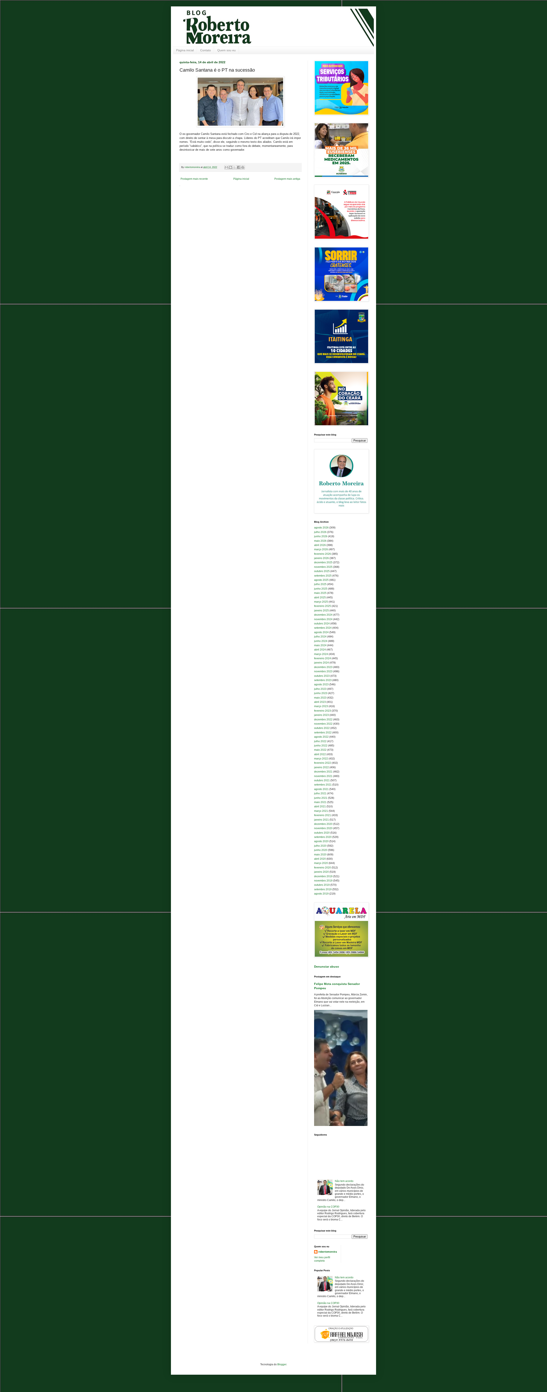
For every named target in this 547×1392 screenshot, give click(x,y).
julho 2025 (320, 584)
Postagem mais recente (194, 178)
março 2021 (321, 810)
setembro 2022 (323, 732)
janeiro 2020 (321, 871)
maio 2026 (320, 540)
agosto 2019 (321, 893)
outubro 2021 (322, 780)
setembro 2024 (323, 627)
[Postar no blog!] (230, 167)
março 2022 (321, 758)
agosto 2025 (321, 579)
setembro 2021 (323, 784)
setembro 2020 (323, 837)
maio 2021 (320, 802)
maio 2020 (320, 854)
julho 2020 (320, 845)
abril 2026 (320, 545)
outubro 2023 (322, 675)
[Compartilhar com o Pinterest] (243, 167)
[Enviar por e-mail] (226, 167)
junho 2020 (320, 850)
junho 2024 (320, 641)
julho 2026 (320, 532)
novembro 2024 (323, 619)
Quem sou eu (226, 50)
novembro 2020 (323, 828)
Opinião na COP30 (328, 1206)
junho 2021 (320, 797)
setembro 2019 (323, 889)
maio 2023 (320, 697)
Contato (205, 50)
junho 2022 (320, 745)
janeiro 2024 (321, 662)
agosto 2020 (321, 841)
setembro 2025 (323, 575)
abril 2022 (320, 754)
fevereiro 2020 (322, 867)
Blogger (281, 1364)
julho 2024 (320, 636)
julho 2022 (320, 741)
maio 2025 (320, 593)
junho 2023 (320, 693)
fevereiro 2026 (322, 553)
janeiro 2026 (321, 558)
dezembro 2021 (323, 771)
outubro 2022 (322, 728)
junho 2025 (320, 588)
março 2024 (321, 654)
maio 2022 (320, 749)
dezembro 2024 (323, 614)
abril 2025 (320, 597)
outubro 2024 (322, 623)
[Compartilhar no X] (234, 167)
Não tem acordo (344, 1181)
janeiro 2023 (321, 715)
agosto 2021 (321, 789)
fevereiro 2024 (322, 658)
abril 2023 (320, 701)
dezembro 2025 (323, 562)
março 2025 (321, 601)
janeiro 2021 (321, 819)
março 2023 (321, 706)
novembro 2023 (323, 671)
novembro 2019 (323, 880)
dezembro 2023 (323, 667)
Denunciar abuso (326, 966)
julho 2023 (320, 688)
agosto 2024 (321, 632)
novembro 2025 (323, 566)
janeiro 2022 (321, 767)
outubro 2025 (322, 571)
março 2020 (321, 863)
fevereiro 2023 (322, 710)
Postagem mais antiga (287, 178)
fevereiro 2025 (322, 606)
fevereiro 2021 (322, 815)
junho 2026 (320, 536)
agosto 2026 (321, 527)
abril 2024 (320, 649)
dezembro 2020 (323, 824)
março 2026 (321, 549)
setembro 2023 (323, 680)
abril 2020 (320, 858)
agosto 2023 (321, 684)
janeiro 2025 (321, 610)
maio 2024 (320, 645)
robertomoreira (327, 1251)
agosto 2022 (321, 736)
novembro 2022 (323, 723)
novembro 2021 (323, 776)
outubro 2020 (322, 832)
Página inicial (185, 50)
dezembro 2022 (323, 719)
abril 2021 (320, 806)
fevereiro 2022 (322, 762)
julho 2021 (320, 793)
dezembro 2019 (323, 876)
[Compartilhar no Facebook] (239, 167)
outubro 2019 (322, 884)
